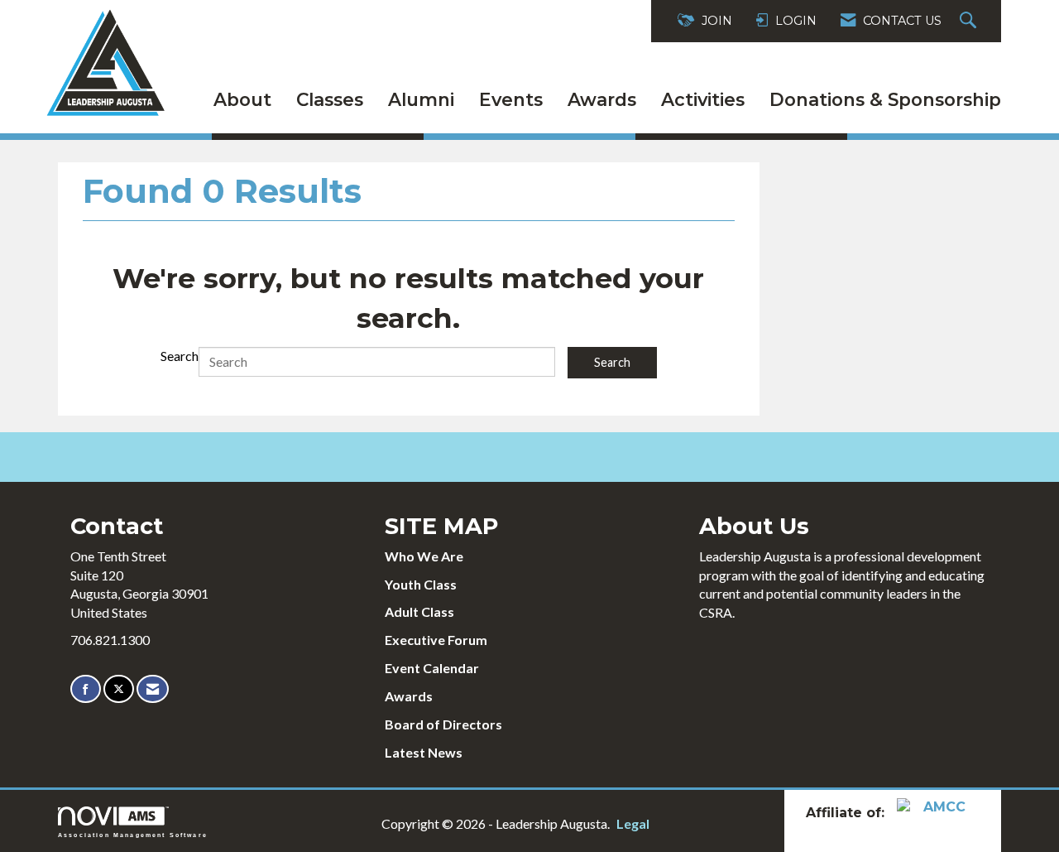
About (242, 99)
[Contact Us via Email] (153, 689)
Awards (602, 99)
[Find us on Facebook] (85, 689)
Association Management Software (133, 834)
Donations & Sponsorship (885, 99)
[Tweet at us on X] (118, 689)
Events (511, 99)
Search (180, 355)
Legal (632, 823)
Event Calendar (432, 668)
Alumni (421, 99)
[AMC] (938, 813)
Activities (703, 99)
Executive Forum (436, 639)
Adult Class (419, 611)
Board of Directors (443, 724)
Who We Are (424, 556)
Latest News (423, 752)
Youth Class (421, 584)
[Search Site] (970, 21)
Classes (329, 99)
